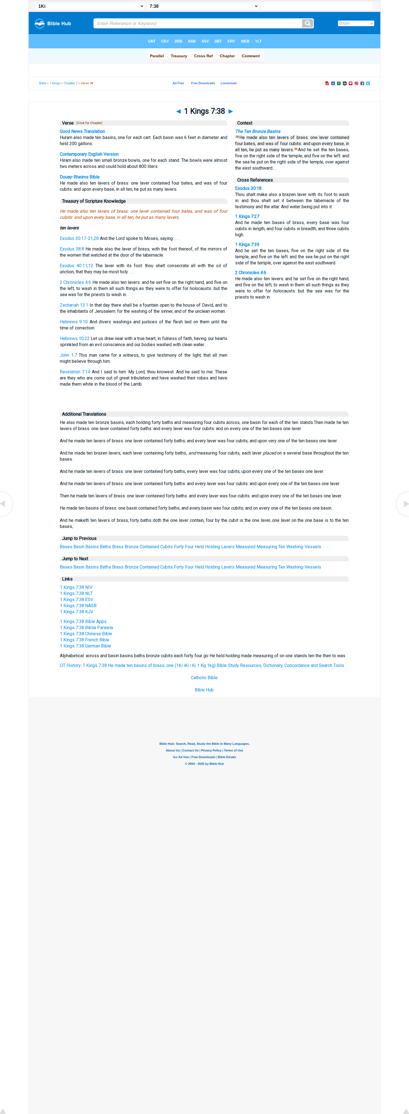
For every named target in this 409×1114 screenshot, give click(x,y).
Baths (105, 546)
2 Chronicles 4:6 (75, 282)
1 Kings (55, 83)
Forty (179, 546)
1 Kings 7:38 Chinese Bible (86, 633)
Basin (78, 546)
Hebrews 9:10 (74, 321)
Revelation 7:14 (75, 371)
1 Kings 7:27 (247, 216)
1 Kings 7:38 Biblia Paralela (86, 627)
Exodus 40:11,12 (76, 265)
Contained (149, 546)
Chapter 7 (70, 83)
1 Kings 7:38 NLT (76, 593)
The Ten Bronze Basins (257, 131)
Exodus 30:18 (248, 188)
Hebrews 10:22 (75, 338)
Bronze (132, 546)
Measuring (267, 546)
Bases (66, 546)
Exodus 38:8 (72, 249)
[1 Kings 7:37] (7, 516)
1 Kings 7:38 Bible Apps (83, 621)
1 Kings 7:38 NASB (78, 605)
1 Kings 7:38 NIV (76, 587)
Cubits (166, 546)
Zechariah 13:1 (74, 305)
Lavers (228, 546)
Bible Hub (204, 690)
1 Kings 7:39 (247, 244)
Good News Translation (82, 131)
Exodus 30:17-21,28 (79, 238)
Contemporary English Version (89, 154)
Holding (212, 546)
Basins (92, 546)
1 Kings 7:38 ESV (76, 599)
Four (189, 546)
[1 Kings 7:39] (402, 516)
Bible (42, 83)
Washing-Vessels (303, 546)
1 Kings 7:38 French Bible (84, 639)
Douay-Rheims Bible (80, 177)
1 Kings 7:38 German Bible (85, 646)
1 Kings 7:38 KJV (76, 611)
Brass (118, 546)
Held (199, 546)
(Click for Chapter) (88, 123)
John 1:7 (68, 355)
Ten (281, 546)
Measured (245, 546)
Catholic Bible (204, 677)
